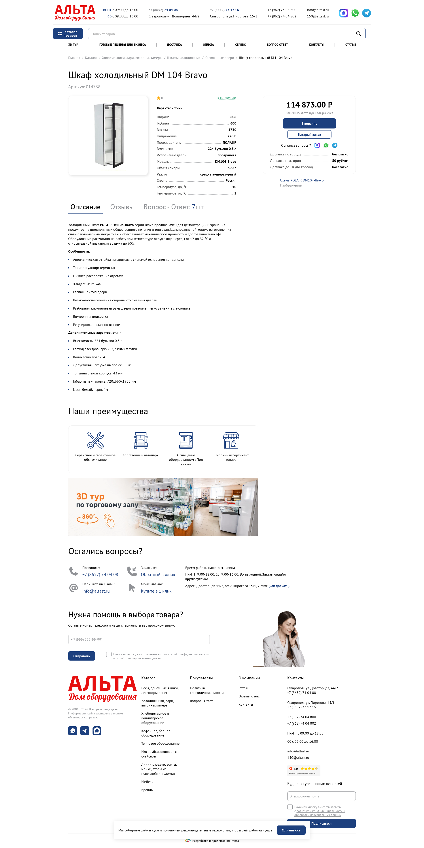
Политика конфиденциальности (207, 690)
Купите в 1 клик (156, 591)
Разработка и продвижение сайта (215, 841)
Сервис (240, 45)
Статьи (350, 45)
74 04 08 (163, 10)
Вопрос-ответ (277, 45)
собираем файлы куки (142, 830)
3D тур (73, 45)
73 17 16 (224, 10)
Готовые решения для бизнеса (122, 45)
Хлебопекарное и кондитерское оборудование (155, 718)
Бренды (147, 790)
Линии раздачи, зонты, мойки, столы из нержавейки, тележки (159, 769)
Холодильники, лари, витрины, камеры (132, 57)
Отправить (81, 656)
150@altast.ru (318, 16)
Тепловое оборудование (160, 743)
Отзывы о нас (248, 696)
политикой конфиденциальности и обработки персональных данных (161, 656)
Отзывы (122, 206)
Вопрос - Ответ (201, 701)
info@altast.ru (318, 10)
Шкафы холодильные (184, 57)
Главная (74, 57)
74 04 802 (282, 16)
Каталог (91, 57)
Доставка (174, 45)
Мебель (147, 781)
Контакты (316, 45)
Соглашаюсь (291, 830)
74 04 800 (282, 10)
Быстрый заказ (309, 134)
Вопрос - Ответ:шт (174, 206)
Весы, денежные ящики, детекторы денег (159, 690)
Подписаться (321, 823)
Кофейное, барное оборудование (155, 733)
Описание (85, 206)
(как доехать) (279, 586)
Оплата (208, 45)
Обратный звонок (158, 574)
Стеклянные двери (219, 57)
